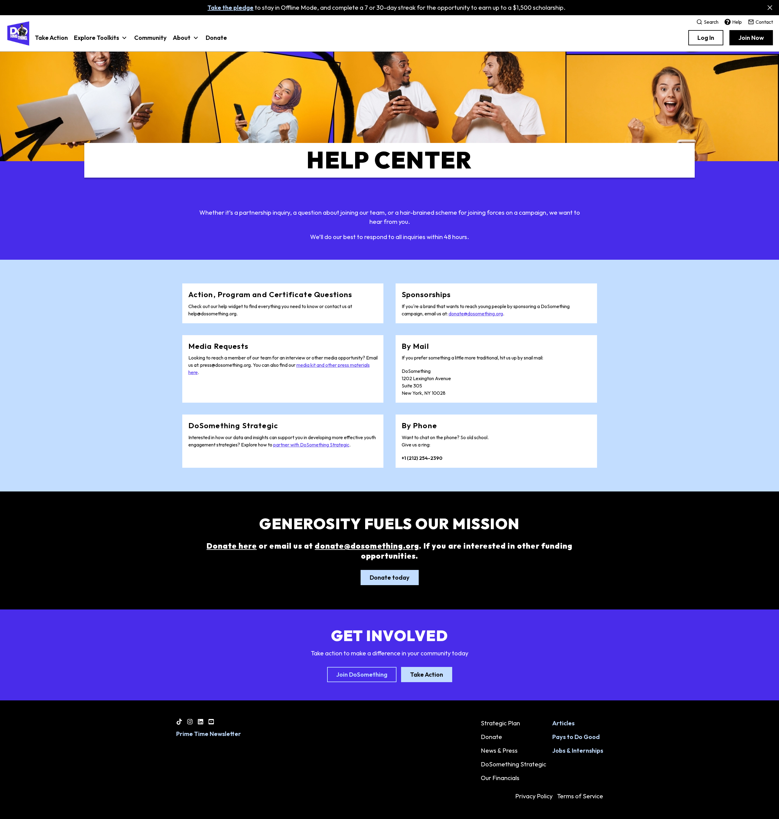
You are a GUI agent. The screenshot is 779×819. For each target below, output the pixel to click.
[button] (101, 40)
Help (737, 22)
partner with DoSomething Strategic (311, 445)
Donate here (232, 546)
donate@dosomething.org (476, 314)
